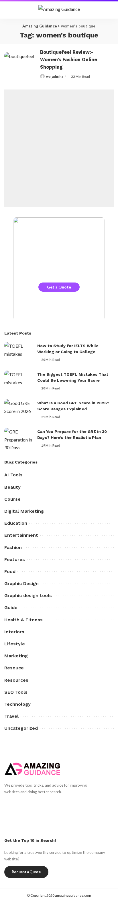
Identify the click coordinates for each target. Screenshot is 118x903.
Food (9, 571)
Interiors (14, 632)
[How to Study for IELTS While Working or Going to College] (18, 352)
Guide (10, 607)
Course (12, 499)
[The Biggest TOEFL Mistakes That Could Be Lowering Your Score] (18, 381)
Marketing (16, 656)
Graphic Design (21, 583)
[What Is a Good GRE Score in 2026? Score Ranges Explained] (18, 410)
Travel (11, 716)
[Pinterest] (27, 802)
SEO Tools (15, 692)
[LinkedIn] (47, 802)
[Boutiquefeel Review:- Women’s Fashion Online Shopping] (20, 64)
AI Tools (13, 475)
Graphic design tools (28, 595)
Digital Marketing (24, 511)
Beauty (12, 487)
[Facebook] (7, 802)
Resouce (14, 668)
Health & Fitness (23, 619)
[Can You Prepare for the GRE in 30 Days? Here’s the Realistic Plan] (18, 438)
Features (14, 559)
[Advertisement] (59, 148)
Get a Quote (59, 287)
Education (15, 523)
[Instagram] (37, 802)
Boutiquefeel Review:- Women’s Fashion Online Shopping (68, 59)
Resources (16, 680)
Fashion (13, 547)
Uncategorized (21, 728)
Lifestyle (14, 644)
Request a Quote (26, 872)
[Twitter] (17, 802)
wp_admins (55, 76)
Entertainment (21, 535)
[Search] (108, 10)
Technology (17, 704)
